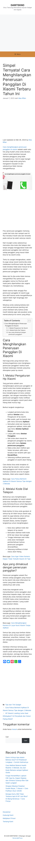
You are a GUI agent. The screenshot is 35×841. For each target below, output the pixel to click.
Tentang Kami (8, 821)
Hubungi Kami (8, 815)
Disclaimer (7, 812)
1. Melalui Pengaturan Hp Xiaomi (18, 328)
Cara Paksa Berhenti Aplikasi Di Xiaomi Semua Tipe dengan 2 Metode (17, 481)
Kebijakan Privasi (9, 818)
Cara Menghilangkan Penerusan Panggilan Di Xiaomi (16, 325)
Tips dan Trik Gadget (13, 705)
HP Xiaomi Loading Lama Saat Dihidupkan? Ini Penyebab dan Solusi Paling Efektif (17, 716)
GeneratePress (17, 838)
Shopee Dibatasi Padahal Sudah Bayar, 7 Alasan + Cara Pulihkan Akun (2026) (17, 788)
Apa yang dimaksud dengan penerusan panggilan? (17, 333)
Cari (7, 737)
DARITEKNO (17, 5)
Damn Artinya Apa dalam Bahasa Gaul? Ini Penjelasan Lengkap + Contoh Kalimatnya (17, 760)
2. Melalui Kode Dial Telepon (16, 330)
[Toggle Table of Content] (28, 320)
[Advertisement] (17, 33)
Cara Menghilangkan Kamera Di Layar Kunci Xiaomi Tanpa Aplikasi (16, 625)
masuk (14, 729)
